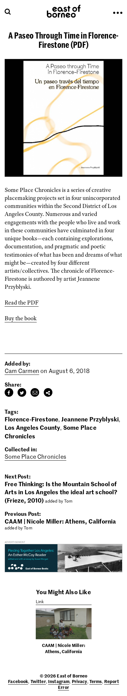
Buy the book (21, 318)
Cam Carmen (22, 371)
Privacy (79, 681)
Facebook (18, 681)
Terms (95, 681)
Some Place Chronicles (35, 456)
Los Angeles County (32, 427)
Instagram (58, 681)
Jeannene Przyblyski (90, 419)
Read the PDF (22, 302)
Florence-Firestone (31, 419)
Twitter (38, 681)
